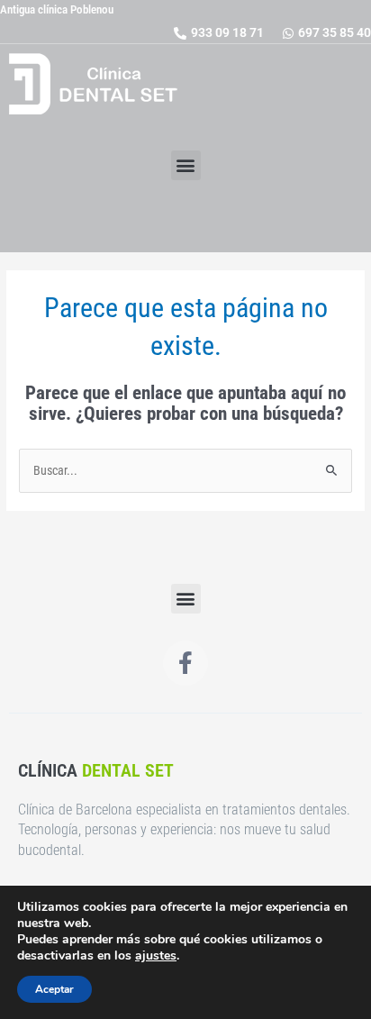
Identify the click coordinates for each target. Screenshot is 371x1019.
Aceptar (54, 989)
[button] (186, 165)
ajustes (155, 956)
